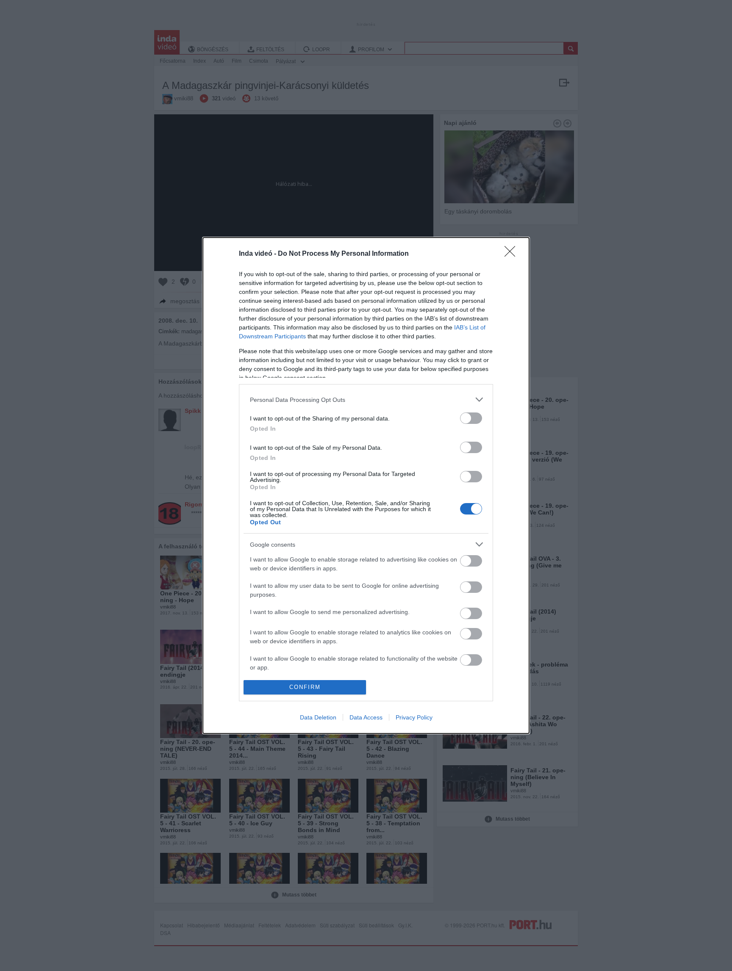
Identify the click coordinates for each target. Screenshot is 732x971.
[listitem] (366, 399)
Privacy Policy (414, 717)
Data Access (366, 717)
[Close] (513, 254)
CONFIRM (305, 687)
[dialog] (366, 485)
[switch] (471, 418)
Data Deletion (318, 717)
